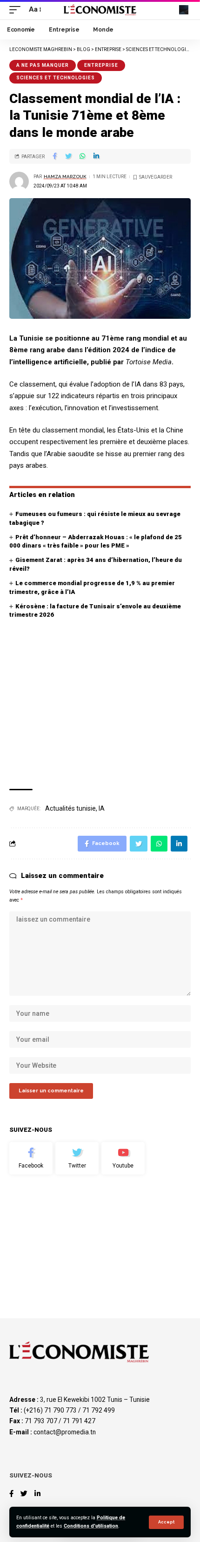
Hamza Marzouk (65, 176)
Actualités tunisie (70, 808)
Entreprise (101, 65)
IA (102, 808)
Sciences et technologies (55, 77)
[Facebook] (31, 1158)
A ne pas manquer (42, 65)
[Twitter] (77, 1158)
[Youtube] (123, 1158)
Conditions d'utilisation (91, 1526)
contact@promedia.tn (64, 1432)
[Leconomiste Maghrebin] (100, 9)
